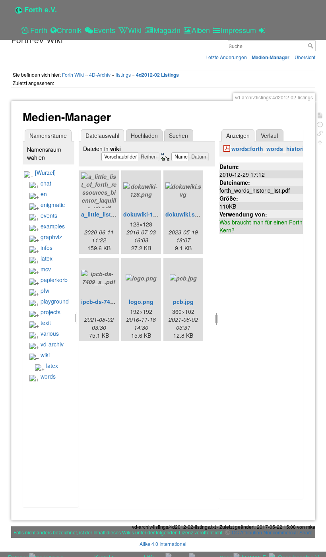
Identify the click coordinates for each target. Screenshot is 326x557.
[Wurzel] (45, 172)
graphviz (51, 237)
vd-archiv (52, 344)
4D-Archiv (100, 74)
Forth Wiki (73, 74)
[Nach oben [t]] (320, 141)
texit (46, 323)
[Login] (263, 30)
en (44, 194)
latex (46, 258)
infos (46, 247)
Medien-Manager (270, 57)
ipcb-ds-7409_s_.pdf (109, 302)
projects (50, 312)
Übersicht (305, 57)
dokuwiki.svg (183, 214)
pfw (45, 290)
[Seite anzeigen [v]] (320, 114)
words (48, 376)
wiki (45, 355)
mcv (46, 269)
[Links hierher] (320, 132)
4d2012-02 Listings (157, 74)
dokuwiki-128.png (147, 214)
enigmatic (53, 205)
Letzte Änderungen (226, 57)
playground (55, 301)
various (50, 333)
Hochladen (144, 135)
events (49, 215)
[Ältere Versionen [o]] (320, 123)
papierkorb (54, 280)
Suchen (178, 135)
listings (123, 74)
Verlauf (269, 135)
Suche (311, 45)
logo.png (141, 302)
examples (53, 226)
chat (46, 183)
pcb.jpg (183, 302)
